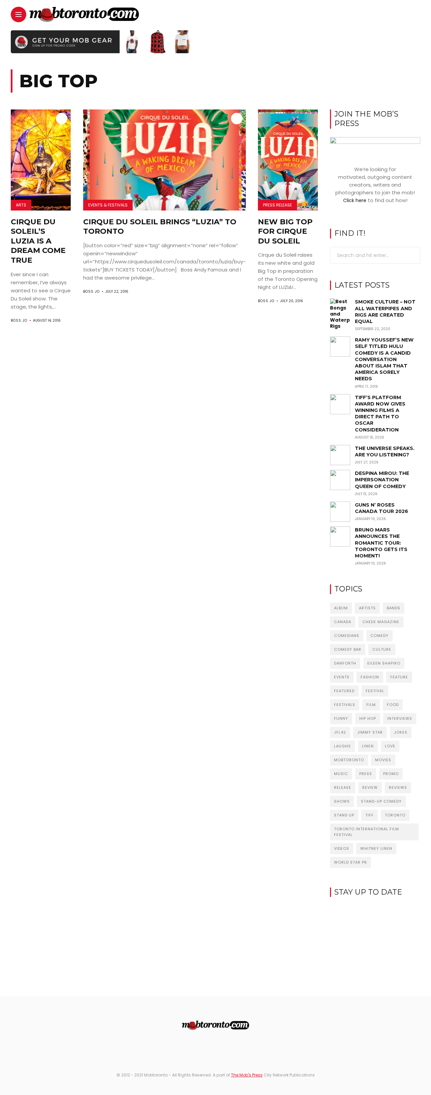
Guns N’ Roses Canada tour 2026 (381, 508)
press (365, 773)
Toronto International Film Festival (366, 831)
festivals (344, 704)
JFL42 (340, 732)
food (393, 704)
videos (341, 848)
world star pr (350, 862)
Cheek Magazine (380, 621)
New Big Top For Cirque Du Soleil (285, 231)
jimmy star (370, 732)
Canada (342, 621)
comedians (346, 635)
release (342, 787)
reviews (398, 787)
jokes (400, 732)
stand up (344, 815)
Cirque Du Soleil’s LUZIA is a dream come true (38, 241)
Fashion (370, 677)
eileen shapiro (383, 663)
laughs (342, 746)
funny (341, 718)
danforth (345, 663)
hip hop (367, 718)
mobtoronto (349, 760)
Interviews (399, 718)
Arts (21, 205)
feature (399, 677)
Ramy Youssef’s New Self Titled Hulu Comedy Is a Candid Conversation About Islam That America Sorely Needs (384, 359)
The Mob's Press (247, 1075)
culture (381, 649)
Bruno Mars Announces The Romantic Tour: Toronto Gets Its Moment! (381, 543)
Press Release (277, 205)
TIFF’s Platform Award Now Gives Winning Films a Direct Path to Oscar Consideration (380, 413)
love (390, 746)
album (341, 608)
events (342, 677)
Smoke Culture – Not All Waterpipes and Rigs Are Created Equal (385, 311)
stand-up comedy (381, 801)
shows (342, 801)
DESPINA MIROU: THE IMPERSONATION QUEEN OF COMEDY (382, 479)
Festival (375, 691)
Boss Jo (19, 320)
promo (391, 773)
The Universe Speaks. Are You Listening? (385, 451)
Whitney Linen (376, 848)
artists (367, 608)
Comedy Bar (347, 649)
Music (341, 773)
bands (393, 608)
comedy (379, 635)
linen (368, 746)
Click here (354, 200)
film (371, 704)
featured (344, 691)
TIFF (369, 815)
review (370, 787)
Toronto (395, 815)
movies (383, 760)
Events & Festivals (108, 205)
